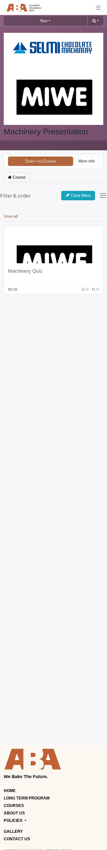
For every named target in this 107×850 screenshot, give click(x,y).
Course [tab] (19, 177)
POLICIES (13, 820)
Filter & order (15, 195)
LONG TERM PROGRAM (27, 798)
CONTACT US (17, 839)
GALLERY (13, 831)
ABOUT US (14, 813)
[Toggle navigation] (98, 7)
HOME (10, 791)
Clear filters (81, 195)
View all (11, 216)
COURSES (14, 805)
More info (86, 161)
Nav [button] (44, 21)
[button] (95, 21)
